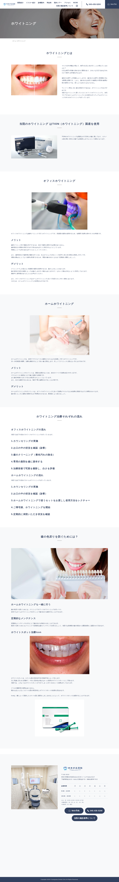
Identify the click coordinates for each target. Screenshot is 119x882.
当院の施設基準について (64, 6)
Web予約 (114, 4)
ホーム (14, 41)
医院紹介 (20, 2)
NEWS (75, 2)
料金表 (49, 2)
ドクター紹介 (30, 2)
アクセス (67, 2)
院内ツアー (58, 2)
